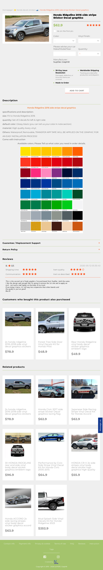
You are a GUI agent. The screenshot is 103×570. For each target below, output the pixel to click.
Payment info (25, 544)
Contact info (9, 544)
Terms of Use (60, 544)
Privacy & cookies (42, 544)
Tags (51, 549)
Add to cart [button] (77, 90)
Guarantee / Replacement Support (22, 243)
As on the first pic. (65, 31)
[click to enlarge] (51, 233)
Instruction (94, 544)
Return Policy (10, 249)
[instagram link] (58, 557)
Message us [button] (100, 425)
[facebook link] (45, 557)
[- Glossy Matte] (89, 41)
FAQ (72, 544)
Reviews (81, 544)
